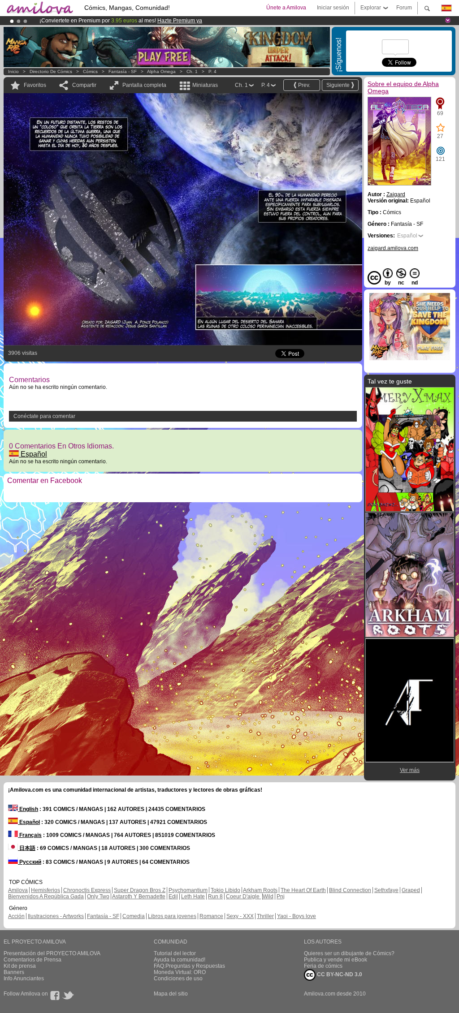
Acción (16, 916)
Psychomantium (188, 890)
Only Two (98, 896)
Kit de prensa (20, 966)
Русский (29, 862)
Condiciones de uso (178, 978)
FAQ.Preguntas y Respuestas (189, 966)
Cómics (91, 71)
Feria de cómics (323, 966)
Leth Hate (193, 896)
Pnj (281, 896)
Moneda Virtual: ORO (180, 972)
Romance (211, 916)
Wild (268, 896)
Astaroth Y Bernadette (138, 896)
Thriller (265, 916)
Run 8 (215, 896)
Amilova (18, 890)
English (28, 809)
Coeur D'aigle (243, 896)
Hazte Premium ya (179, 20)
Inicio (13, 71)
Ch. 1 (192, 71)
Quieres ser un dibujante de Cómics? (349, 953)
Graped (411, 890)
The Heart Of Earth (303, 890)
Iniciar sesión (333, 7)
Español (33, 454)
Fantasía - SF (122, 71)
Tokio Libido (225, 890)
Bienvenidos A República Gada (46, 896)
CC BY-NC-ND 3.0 (339, 974)
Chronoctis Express (87, 890)
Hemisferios (45, 890)
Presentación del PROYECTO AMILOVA (52, 953)
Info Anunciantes (24, 978)
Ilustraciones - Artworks (56, 916)
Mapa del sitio (171, 994)
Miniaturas (205, 85)
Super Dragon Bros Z (139, 890)
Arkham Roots (260, 890)
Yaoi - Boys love (296, 916)
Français (30, 835)
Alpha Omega (161, 71)
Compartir (84, 85)
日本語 (26, 848)
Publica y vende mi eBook (335, 960)
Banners (14, 972)
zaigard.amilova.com (393, 248)
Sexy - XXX (240, 916)
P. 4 (212, 71)
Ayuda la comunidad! (179, 960)
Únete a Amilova (286, 7)
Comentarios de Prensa (32, 960)
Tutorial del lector (175, 953)
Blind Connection (350, 890)
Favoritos (35, 85)
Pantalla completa (144, 85)
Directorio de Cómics (51, 71)
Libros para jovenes (172, 916)
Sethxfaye (386, 890)
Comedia (133, 916)
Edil (173, 896)
